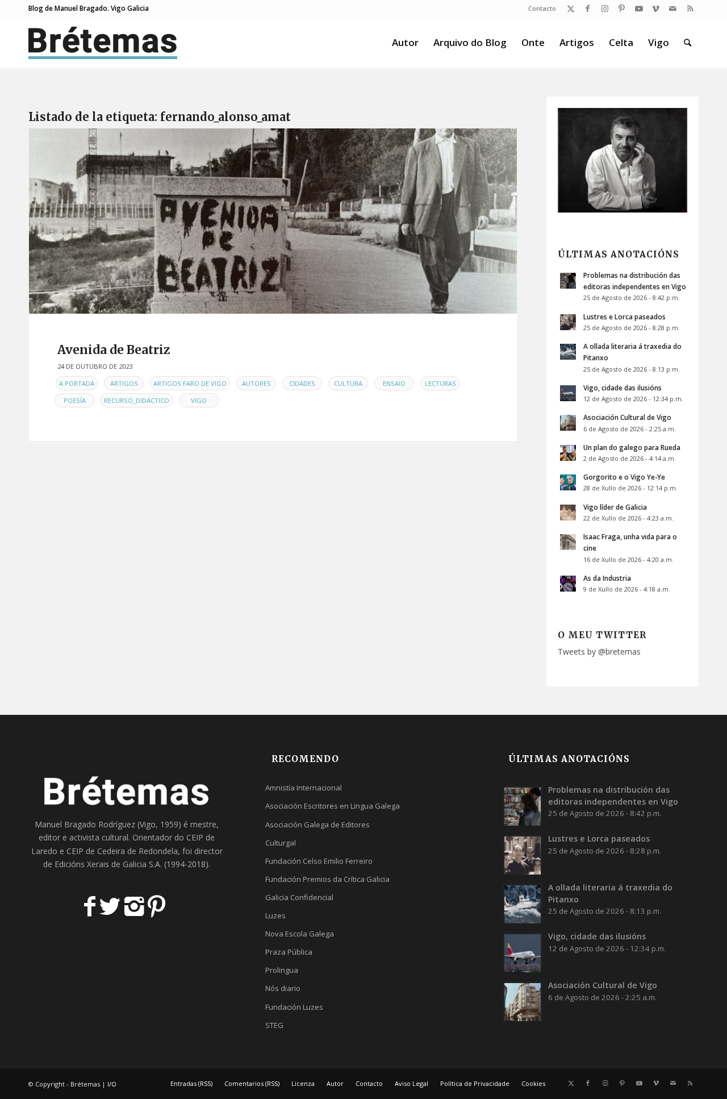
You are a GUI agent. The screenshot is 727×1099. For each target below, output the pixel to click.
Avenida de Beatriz (113, 349)
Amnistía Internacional (303, 787)
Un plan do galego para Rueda (631, 447)
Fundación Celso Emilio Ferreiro (319, 861)
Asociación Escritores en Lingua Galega (332, 806)
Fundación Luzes (294, 1007)
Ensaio (394, 383)
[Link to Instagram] (604, 8)
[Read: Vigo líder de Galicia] (568, 512)
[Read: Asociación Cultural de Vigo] (568, 423)
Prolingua (281, 970)
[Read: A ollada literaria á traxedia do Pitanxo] (568, 352)
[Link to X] (570, 8)
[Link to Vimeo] (655, 8)
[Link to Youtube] (638, 8)
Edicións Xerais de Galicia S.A (107, 864)
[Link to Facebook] (587, 8)
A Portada (76, 383)
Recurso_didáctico (136, 400)
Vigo (199, 400)
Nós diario (282, 988)
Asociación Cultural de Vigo (627, 417)
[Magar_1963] (273, 221)
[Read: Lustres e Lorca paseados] (568, 322)
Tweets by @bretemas (599, 651)
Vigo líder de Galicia (615, 506)
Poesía (75, 400)
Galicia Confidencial (299, 897)
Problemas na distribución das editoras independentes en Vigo (613, 795)
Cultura (348, 383)
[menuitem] (539, 8)
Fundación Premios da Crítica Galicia (327, 879)
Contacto (542, 8)
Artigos (124, 383)
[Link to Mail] (673, 8)
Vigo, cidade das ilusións (622, 387)
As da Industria (607, 577)
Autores (256, 383)
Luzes (275, 915)
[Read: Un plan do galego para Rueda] (568, 453)
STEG (274, 1025)
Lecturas (440, 383)
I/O (111, 1084)
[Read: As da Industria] (568, 583)
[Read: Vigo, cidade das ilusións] (568, 393)
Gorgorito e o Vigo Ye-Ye (624, 476)
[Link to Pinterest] (621, 8)
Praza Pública (288, 952)
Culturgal (280, 843)
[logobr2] (103, 43)
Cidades (302, 383)
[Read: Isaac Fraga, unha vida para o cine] (568, 542)
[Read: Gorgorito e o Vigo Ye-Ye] (568, 482)
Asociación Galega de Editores (317, 824)
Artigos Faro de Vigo (190, 383)
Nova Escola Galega (299, 934)
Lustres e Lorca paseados (624, 316)
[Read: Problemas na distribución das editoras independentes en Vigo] (568, 280)
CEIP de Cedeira (95, 851)
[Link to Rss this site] (690, 8)
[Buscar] (687, 43)
